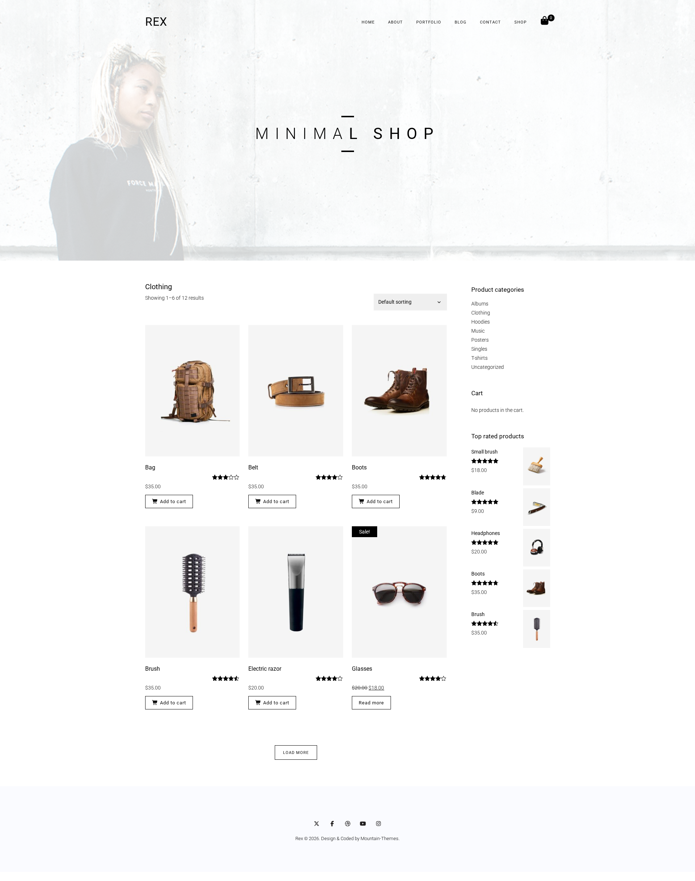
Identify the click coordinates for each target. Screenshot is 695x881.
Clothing (480, 313)
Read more (371, 702)
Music (478, 331)
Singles (479, 349)
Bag (150, 467)
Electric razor (264, 668)
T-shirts (479, 358)
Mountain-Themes (380, 838)
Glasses (362, 668)
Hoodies (480, 322)
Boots (359, 467)
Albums (479, 304)
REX (156, 22)
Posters (480, 340)
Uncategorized (487, 367)
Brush (152, 668)
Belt (253, 467)
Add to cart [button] (173, 501)
